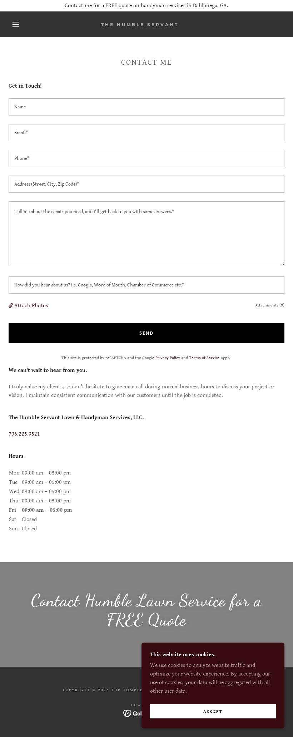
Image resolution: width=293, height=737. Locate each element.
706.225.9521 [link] (24, 434)
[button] (16, 24)
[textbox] (146, 107)
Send (146, 333)
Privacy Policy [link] (167, 357)
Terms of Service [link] (204, 357)
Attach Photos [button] (31, 305)
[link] (140, 24)
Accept (213, 711)
